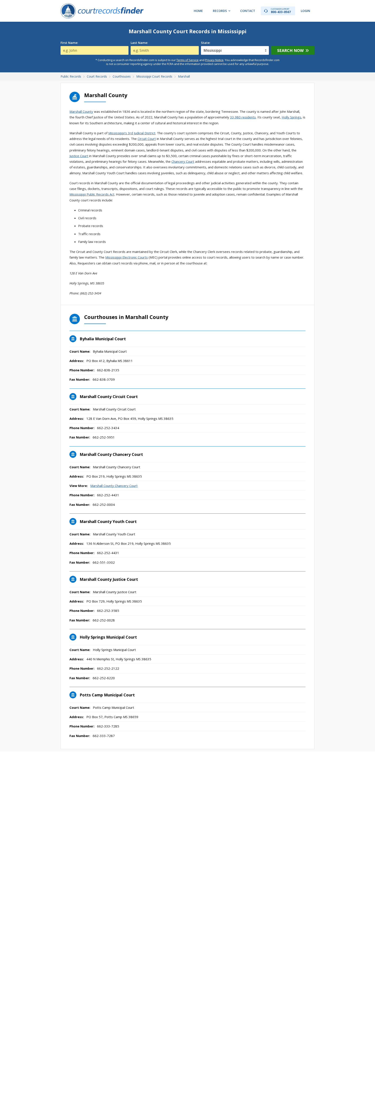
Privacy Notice (214, 60)
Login (305, 11)
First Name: (69, 43)
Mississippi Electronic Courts (126, 257)
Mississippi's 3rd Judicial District (131, 133)
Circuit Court (147, 138)
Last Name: (139, 43)
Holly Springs (291, 117)
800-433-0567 (281, 11)
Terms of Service (187, 60)
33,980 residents (243, 117)
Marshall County (81, 111)
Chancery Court (182, 161)
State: (205, 43)
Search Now (290, 50)
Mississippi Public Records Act (91, 194)
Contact (247, 11)
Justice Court (78, 156)
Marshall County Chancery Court (114, 485)
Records (220, 11)
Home (198, 11)
